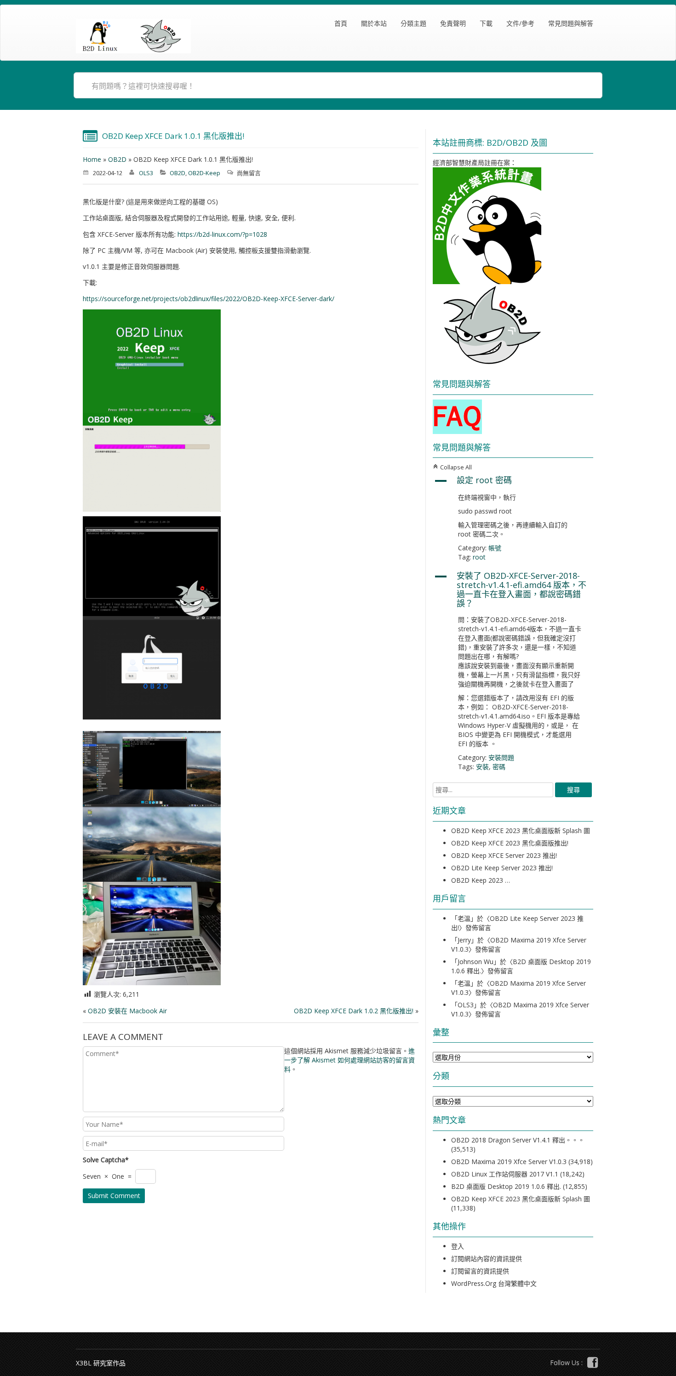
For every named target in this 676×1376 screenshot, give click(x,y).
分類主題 (413, 23)
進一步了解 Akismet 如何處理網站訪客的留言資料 (349, 1059)
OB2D (117, 159)
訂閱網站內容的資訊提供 (486, 1258)
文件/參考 (520, 23)
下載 (486, 23)
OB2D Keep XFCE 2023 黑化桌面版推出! (509, 843)
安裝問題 (501, 757)
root (479, 557)
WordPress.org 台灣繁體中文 (494, 1283)
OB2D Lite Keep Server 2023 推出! (502, 867)
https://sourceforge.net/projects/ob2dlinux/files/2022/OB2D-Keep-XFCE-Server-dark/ (208, 298)
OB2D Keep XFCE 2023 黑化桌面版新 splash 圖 (520, 830)
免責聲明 (453, 23)
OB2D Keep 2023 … (480, 880)
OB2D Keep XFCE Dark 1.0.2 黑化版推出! (353, 1010)
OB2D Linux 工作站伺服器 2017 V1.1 (504, 1174)
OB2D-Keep (204, 173)
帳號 (494, 547)
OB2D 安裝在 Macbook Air (127, 1010)
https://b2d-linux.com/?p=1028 (222, 234)
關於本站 (374, 23)
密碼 (499, 766)
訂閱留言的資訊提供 (480, 1271)
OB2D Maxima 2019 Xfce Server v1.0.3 (509, 1161)
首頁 (340, 23)
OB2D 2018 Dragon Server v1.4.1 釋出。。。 (517, 1140)
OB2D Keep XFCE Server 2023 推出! (504, 855)
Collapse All (452, 467)
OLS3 (146, 173)
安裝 (482, 766)
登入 (457, 1246)
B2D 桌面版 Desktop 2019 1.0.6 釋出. (506, 1186)
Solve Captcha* (106, 1159)
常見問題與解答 (570, 23)
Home (92, 159)
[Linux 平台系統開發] (133, 36)
